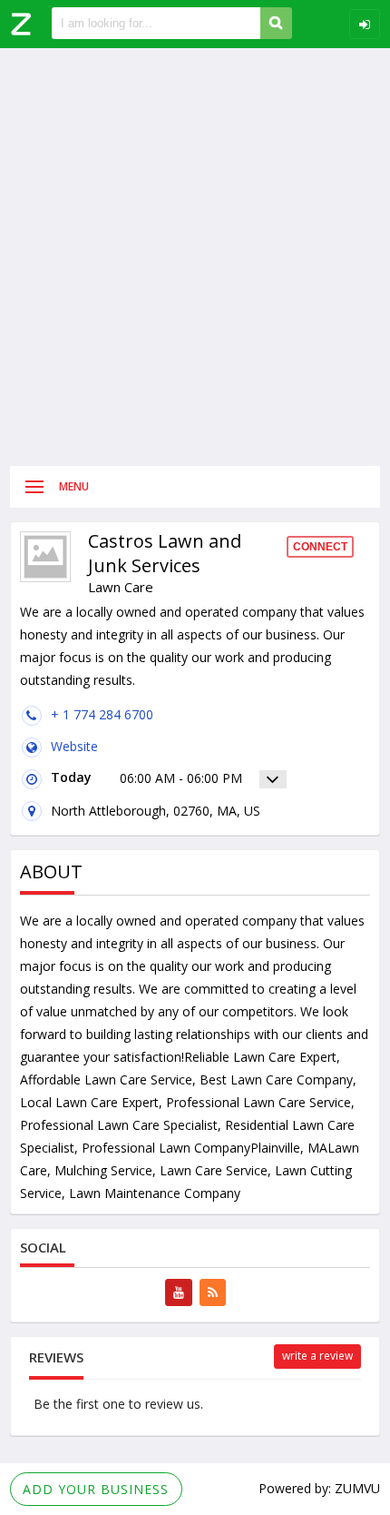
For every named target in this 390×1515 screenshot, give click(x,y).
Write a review (317, 1355)
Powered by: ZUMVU (319, 1488)
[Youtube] (178, 1292)
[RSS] (213, 1292)
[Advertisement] (195, 257)
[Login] (364, 24)
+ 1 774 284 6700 (102, 714)
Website (74, 746)
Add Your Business (96, 1489)
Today (71, 777)
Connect (320, 546)
